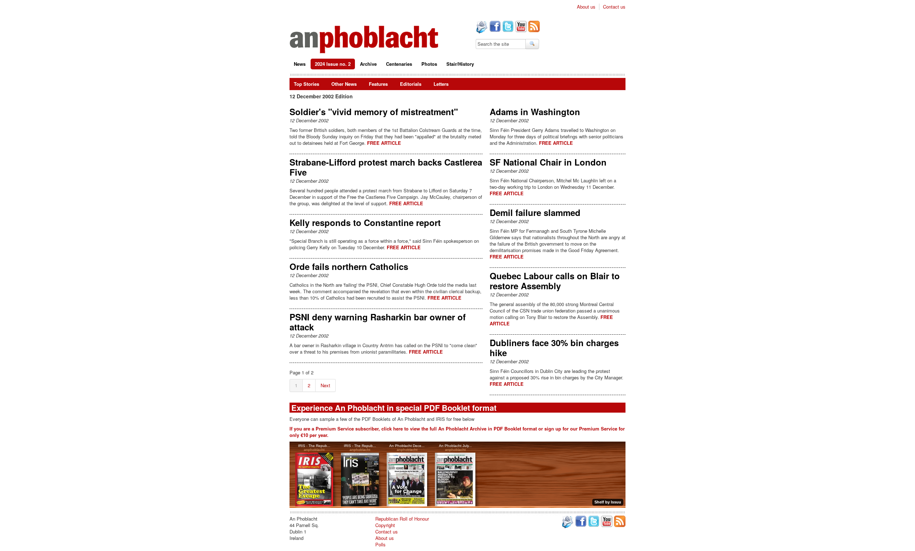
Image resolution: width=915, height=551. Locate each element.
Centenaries (399, 63)
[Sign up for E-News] (481, 28)
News (300, 63)
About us (586, 7)
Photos (429, 63)
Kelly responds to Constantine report (365, 222)
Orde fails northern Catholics (349, 266)
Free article (384, 142)
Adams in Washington (535, 111)
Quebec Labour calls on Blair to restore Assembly (555, 281)
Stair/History (460, 63)
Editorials (410, 83)
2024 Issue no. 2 (333, 63)
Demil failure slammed (535, 212)
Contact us (614, 7)
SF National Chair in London (548, 162)
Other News (344, 83)
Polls (380, 544)
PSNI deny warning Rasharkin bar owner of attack (378, 322)
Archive (368, 63)
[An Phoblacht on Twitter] (507, 27)
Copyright (385, 525)
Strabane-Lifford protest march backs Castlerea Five (386, 167)
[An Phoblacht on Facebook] (494, 27)
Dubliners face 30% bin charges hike (554, 347)
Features (378, 83)
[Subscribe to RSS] (533, 27)
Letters (441, 83)
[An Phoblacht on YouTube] (520, 27)
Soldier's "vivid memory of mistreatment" (374, 111)
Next (325, 385)
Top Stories (306, 83)
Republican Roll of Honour (402, 518)
